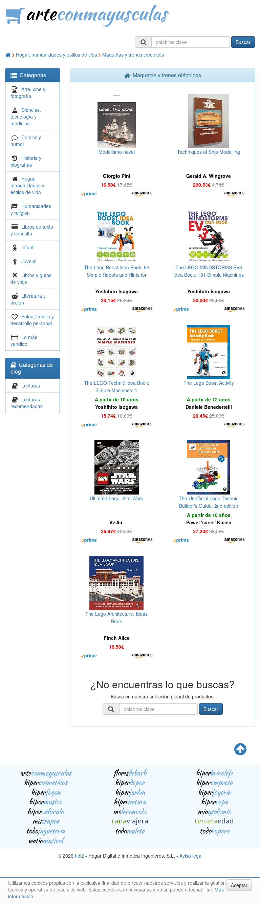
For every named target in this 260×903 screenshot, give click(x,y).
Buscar (243, 42)
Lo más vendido (23, 340)
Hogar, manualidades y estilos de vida (56, 54)
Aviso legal (190, 855)
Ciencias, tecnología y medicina (25, 116)
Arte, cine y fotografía (27, 92)
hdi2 (79, 855)
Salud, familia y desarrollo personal (32, 320)
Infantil (28, 247)
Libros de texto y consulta (31, 230)
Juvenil (28, 261)
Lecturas (30, 385)
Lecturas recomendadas (26, 403)
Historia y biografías (25, 161)
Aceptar (239, 885)
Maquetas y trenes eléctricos (133, 54)
